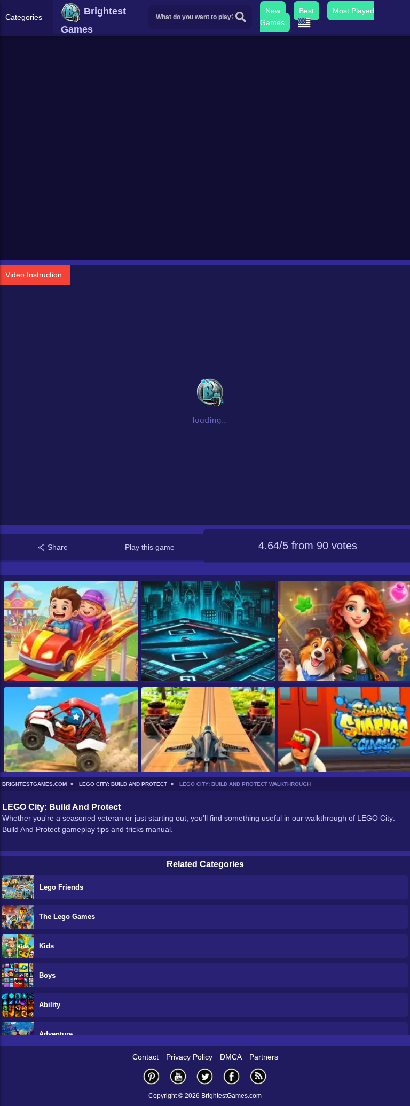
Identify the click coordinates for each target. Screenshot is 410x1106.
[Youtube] (178, 1076)
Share (56, 547)
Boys (47, 975)
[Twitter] (205, 1076)
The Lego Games (67, 917)
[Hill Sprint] (71, 738)
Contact (145, 1057)
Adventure (56, 1034)
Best (306, 10)
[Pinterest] (151, 1076)
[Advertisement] (205, 177)
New (272, 10)
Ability (49, 1005)
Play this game (150, 547)
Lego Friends (61, 887)
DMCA (231, 1057)
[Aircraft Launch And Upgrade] (208, 738)
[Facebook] (231, 1076)
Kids (46, 946)
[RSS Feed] (258, 1076)
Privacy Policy (189, 1057)
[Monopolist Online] (208, 632)
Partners (263, 1057)
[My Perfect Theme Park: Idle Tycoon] (71, 632)
